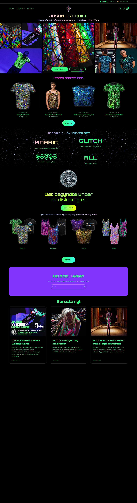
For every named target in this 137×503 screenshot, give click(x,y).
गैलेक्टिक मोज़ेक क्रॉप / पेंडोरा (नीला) (84, 115)
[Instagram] (103, 2)
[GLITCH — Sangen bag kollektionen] (68, 322)
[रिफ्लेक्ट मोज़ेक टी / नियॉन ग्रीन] (114, 96)
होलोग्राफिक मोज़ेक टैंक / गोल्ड (53, 115)
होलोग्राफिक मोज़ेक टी (23, 115)
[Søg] (120, 9)
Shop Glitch (77, 69)
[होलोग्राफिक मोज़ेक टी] (23, 96)
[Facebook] (100, 2)
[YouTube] (105, 2)
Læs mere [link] (15, 360)
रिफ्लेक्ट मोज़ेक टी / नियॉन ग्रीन (113, 115)
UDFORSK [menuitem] (20, 8)
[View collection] (10, 35)
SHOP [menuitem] (11, 8)
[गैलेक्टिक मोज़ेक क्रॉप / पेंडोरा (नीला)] (83, 96)
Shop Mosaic (60, 69)
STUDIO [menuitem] (29, 8)
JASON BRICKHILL (23, 112)
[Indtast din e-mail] (84, 287)
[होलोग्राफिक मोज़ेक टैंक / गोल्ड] (53, 96)
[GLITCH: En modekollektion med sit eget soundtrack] (109, 322)
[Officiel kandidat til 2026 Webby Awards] (28, 322)
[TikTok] (108, 2)
